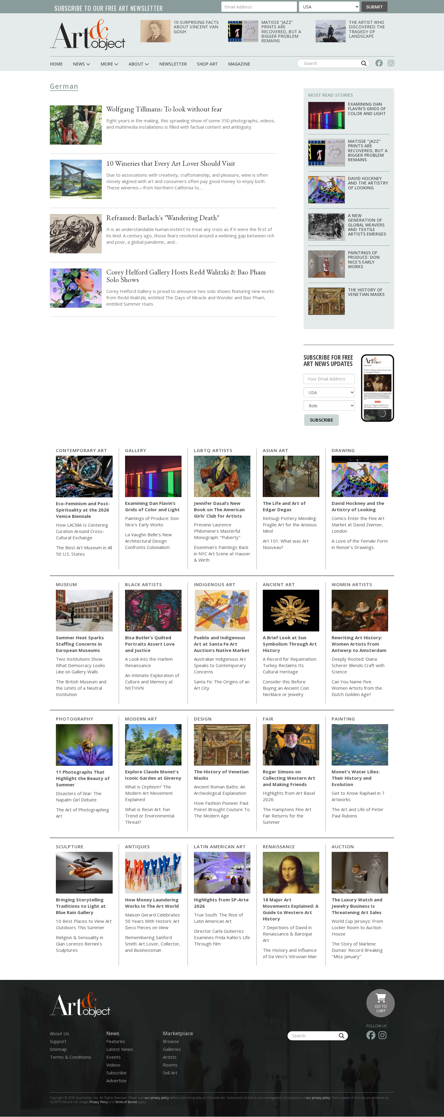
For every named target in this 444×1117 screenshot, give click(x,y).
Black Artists (143, 584)
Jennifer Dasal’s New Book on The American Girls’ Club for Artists (219, 509)
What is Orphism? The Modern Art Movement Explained (149, 793)
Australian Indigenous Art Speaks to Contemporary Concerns (220, 665)
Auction (343, 846)
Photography (74, 719)
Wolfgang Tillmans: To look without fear (164, 109)
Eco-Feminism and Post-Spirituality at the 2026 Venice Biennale (83, 509)
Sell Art (170, 1073)
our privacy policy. (319, 1098)
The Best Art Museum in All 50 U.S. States (84, 550)
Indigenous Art (215, 584)
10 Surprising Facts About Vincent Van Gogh (196, 26)
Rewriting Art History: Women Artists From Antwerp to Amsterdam (359, 643)
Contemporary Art (81, 450)
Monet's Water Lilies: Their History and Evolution (356, 778)
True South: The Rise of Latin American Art (218, 918)
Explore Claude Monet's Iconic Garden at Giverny (153, 775)
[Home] (87, 34)
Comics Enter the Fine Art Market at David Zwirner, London (358, 524)
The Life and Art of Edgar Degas (284, 506)
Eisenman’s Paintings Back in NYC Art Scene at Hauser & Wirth (222, 553)
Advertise (116, 1080)
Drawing (343, 450)
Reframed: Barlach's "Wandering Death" (162, 217)
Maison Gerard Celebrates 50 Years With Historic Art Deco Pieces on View (152, 921)
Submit (374, 7)
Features (115, 1041)
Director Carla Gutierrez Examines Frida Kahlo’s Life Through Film (222, 937)
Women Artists (352, 584)
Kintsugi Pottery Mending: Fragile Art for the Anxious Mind (290, 524)
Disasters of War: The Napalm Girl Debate (78, 796)
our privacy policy (157, 1098)
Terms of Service (126, 1102)
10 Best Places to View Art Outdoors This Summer (84, 924)
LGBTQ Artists (213, 450)
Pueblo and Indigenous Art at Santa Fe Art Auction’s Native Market (221, 643)
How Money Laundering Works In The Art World (152, 903)
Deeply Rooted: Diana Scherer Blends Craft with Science (358, 665)
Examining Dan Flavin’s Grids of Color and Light (367, 108)
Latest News (119, 1049)
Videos (113, 1065)
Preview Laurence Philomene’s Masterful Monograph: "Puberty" (217, 531)
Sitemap (58, 1049)
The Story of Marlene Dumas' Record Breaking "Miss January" (357, 950)
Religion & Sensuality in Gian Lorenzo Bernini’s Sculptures (79, 943)
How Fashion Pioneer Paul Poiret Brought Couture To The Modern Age (222, 809)
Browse (171, 1041)
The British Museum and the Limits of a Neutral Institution (81, 688)
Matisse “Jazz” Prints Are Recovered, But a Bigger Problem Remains (281, 31)
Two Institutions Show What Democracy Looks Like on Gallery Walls (80, 665)
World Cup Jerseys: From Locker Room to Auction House (357, 927)
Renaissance (279, 846)
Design (203, 719)
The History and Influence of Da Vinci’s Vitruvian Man (290, 953)
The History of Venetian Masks (366, 292)
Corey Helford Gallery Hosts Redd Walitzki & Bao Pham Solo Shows (186, 275)
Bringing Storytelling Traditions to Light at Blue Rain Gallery (81, 906)
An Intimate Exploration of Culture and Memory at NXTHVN (152, 681)
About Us (59, 1033)
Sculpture (70, 846)
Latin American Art (220, 846)
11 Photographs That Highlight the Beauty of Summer (83, 778)
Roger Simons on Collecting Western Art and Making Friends (289, 778)
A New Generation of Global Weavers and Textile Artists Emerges (367, 225)
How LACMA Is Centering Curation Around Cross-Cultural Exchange (82, 531)
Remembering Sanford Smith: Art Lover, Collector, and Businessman (152, 943)
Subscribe (321, 420)
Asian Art (275, 450)
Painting (343, 719)
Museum (66, 584)
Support (58, 1041)
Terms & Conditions (70, 1057)
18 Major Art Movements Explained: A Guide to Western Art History (290, 909)
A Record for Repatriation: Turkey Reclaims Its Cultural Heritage (290, 665)
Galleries (172, 1049)
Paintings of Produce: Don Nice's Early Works (364, 259)
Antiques (137, 846)
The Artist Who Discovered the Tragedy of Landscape (367, 29)
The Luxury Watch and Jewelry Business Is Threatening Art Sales (357, 906)
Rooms (170, 1065)
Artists (170, 1057)
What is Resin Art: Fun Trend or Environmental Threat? (149, 815)
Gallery (135, 450)
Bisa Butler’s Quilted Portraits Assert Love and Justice (150, 643)
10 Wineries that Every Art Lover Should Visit (170, 163)
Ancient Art (279, 584)
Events (113, 1057)
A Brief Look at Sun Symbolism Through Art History (290, 643)
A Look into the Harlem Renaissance (149, 662)
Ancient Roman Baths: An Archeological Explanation (220, 790)
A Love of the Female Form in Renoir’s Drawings (360, 544)
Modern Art (141, 719)
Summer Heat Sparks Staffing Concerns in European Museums (80, 643)
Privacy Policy (98, 1102)
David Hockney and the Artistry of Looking (368, 183)
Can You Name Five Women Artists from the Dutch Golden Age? (357, 688)
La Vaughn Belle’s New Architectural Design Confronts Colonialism (148, 540)
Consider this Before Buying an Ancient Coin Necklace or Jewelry (286, 688)
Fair (268, 719)
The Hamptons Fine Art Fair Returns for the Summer (287, 815)
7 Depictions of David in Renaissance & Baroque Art (287, 933)
